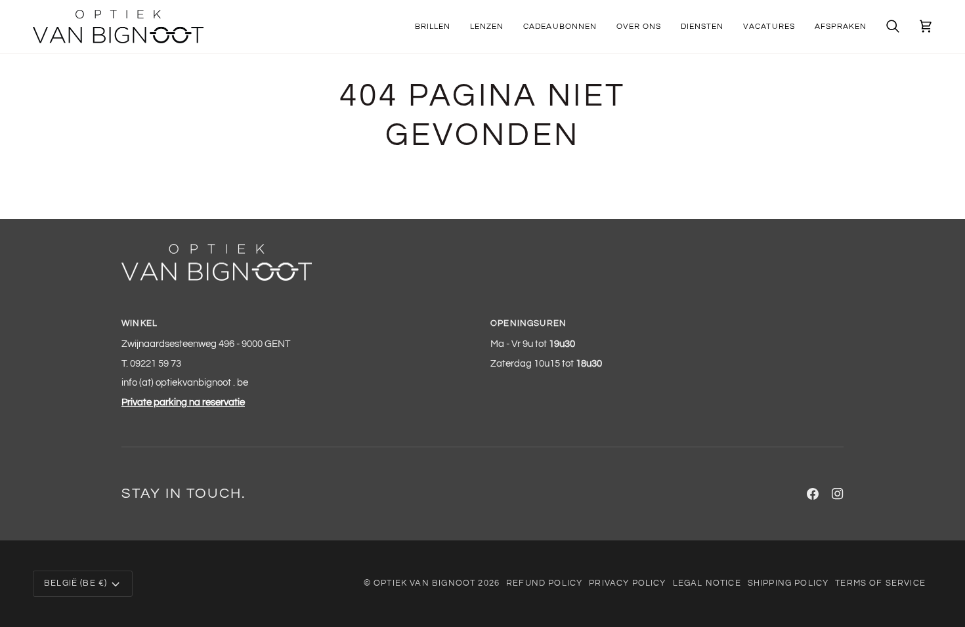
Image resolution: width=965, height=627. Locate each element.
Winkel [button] (139, 323)
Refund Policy (544, 583)
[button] (432, 26)
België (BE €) (75, 583)
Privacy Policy (627, 583)
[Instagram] (838, 494)
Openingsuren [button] (528, 323)
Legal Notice (707, 583)
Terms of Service (880, 583)
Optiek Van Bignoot (424, 583)
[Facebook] (813, 494)
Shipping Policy (788, 583)
